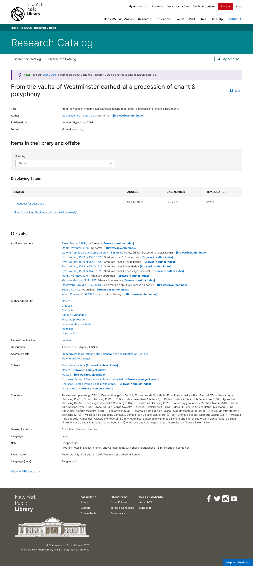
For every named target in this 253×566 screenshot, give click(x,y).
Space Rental (89, 513)
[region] (126, 202)
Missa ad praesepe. (73, 319)
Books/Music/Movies (119, 19)
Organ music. (70, 388)
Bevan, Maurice (71, 289)
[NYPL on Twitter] (217, 499)
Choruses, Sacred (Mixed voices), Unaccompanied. (93, 379)
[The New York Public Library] (27, 12)
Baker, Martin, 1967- (74, 243)
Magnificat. (68, 328)
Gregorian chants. (72, 365)
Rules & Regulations (151, 496)
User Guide (49, 74)
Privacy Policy (119, 496)
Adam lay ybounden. (74, 314)
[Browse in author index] (128, 115)
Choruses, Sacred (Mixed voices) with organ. (89, 383)
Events (179, 19)
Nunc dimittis (70, 333)
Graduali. (67, 305)
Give (203, 19)
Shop (239, 6)
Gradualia (67, 310)
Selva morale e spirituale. (77, 324)
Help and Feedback (238, 562)
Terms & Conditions (122, 507)
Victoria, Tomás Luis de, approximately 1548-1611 (92, 252)
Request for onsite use (30, 203)
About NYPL (146, 502)
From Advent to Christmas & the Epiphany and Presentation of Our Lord (105, 353)
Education (163, 19)
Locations (158, 6)
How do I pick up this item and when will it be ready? (46, 212)
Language (145, 507)
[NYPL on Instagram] (225, 499)
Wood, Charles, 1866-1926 (78, 294)
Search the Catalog (27, 59)
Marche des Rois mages (76, 358)
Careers (85, 507)
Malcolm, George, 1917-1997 (79, 280)
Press (84, 502)
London (66, 340)
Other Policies (119, 502)
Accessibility (88, 496)
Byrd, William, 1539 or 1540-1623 (82, 257)
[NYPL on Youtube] (233, 499)
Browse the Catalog (62, 59)
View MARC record (24, 471)
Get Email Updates (204, 6)
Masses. (66, 374)
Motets (66, 301)
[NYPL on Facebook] (208, 499)
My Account (136, 6)
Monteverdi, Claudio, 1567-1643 (81, 284)
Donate (225, 6)
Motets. (66, 369)
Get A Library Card (178, 6)
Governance (118, 513)
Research (144, 19)
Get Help (217, 19)
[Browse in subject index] (102, 365)
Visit (192, 19)
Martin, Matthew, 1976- (76, 247)
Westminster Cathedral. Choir (79, 115)
